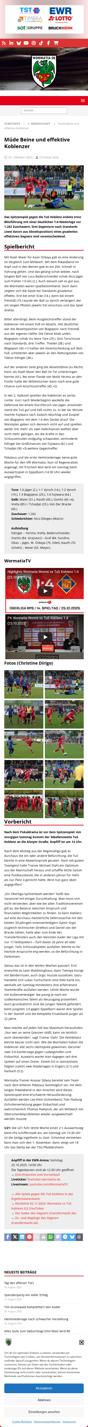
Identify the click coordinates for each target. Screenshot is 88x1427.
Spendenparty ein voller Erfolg (26, 1295)
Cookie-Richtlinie (22, 1421)
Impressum (69, 1421)
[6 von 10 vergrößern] (78, 736)
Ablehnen (44, 1400)
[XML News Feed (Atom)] (3, 43)
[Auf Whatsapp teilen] (50, 1237)
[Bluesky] (18, 43)
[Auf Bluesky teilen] (72, 1237)
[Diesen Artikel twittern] (14, 1237)
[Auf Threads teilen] (79, 1237)
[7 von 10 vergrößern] (38, 765)
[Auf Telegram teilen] (65, 1237)
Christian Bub (49, 157)
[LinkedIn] (11, 43)
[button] (81, 1342)
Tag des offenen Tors (19, 1283)
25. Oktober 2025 (20, 157)
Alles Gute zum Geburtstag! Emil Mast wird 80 (37, 1331)
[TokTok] (41, 43)
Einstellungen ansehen (44, 1412)
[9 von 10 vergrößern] (38, 795)
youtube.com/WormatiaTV (48, 1184)
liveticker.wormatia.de (44, 1179)
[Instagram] (33, 43)
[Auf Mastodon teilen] (57, 1237)
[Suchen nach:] (44, 110)
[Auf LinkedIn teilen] (22, 1237)
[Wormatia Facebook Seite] (48, 43)
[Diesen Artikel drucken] (43, 1237)
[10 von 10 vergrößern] (78, 795)
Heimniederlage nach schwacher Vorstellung (36, 1319)
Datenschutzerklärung (47, 1421)
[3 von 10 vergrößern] (38, 706)
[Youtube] (26, 43)
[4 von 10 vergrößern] (78, 706)
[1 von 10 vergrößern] (38, 676)
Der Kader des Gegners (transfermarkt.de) (45, 1213)
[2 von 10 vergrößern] (78, 676)
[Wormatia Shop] (56, 43)
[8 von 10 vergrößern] (78, 765)
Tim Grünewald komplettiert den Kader (32, 1307)
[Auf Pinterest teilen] (29, 1237)
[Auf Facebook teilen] (7, 1237)
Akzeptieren (44, 1388)
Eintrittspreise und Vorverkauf (37, 1175)
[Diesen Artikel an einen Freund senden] (36, 1237)
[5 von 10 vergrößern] (38, 736)
